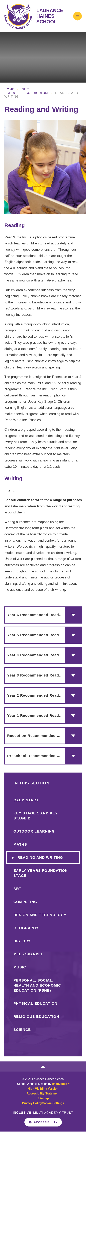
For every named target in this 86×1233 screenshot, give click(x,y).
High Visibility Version (43, 1088)
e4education (60, 1083)
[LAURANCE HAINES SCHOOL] (18, 16)
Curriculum (37, 93)
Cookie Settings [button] (53, 1103)
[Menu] (77, 16)
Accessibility (46, 1122)
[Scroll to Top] (43, 1066)
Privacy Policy (32, 1103)
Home (9, 89)
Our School (16, 91)
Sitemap (43, 1098)
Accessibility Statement (43, 1093)
